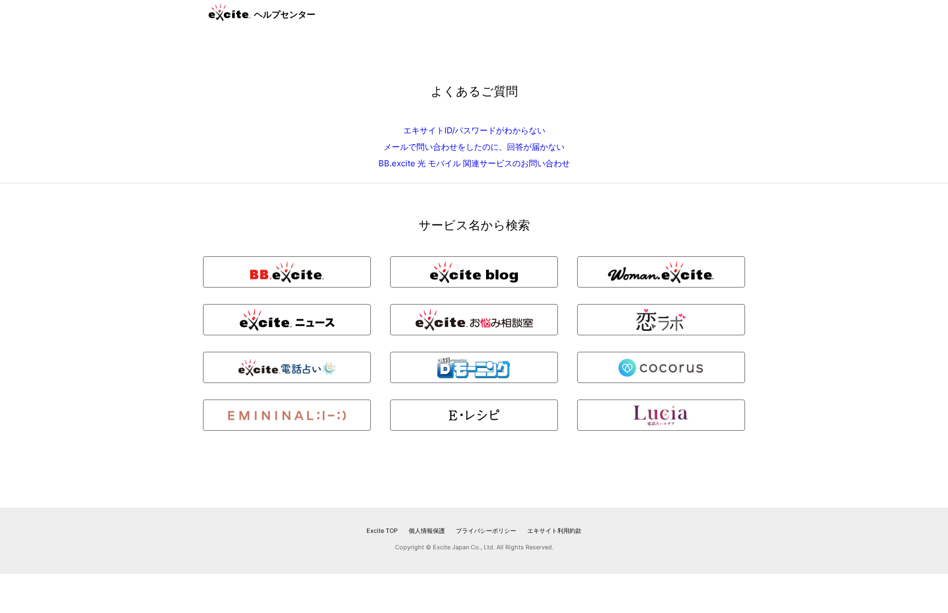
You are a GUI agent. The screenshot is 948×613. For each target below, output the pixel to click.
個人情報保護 (427, 531)
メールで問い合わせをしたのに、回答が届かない (474, 147)
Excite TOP (382, 531)
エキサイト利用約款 (554, 531)
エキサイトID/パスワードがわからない (474, 130)
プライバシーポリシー (486, 531)
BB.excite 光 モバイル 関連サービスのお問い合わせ (474, 163)
